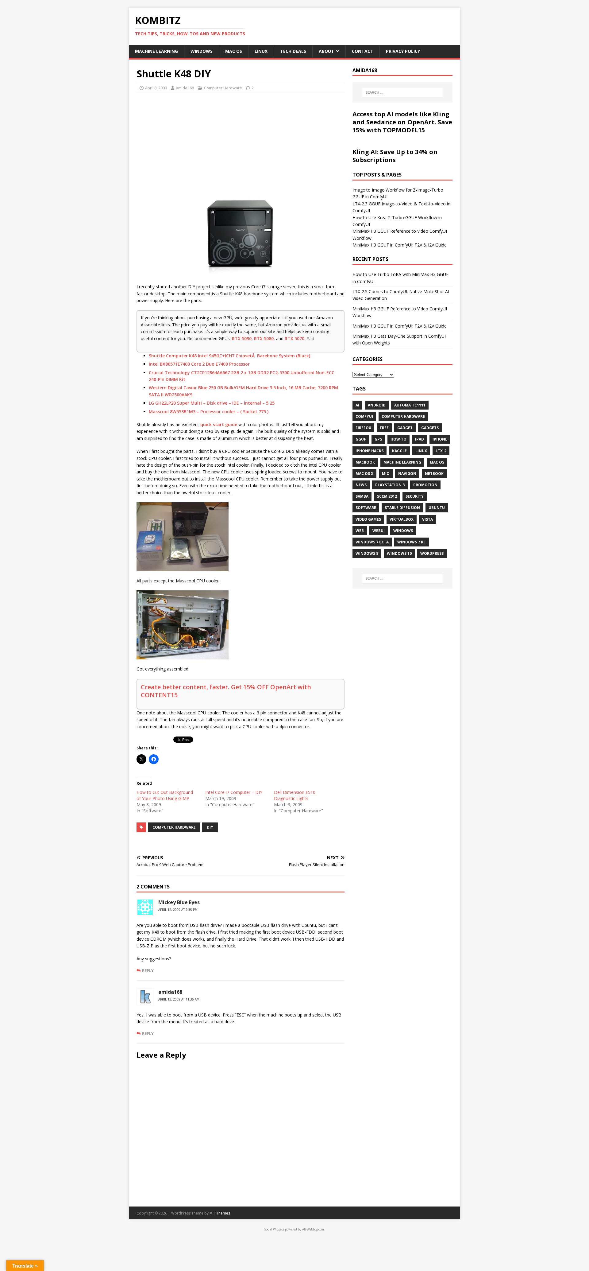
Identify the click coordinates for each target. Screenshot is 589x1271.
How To (398, 439)
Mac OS (233, 51)
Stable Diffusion (402, 507)
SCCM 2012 (387, 496)
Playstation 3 (390, 485)
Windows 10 (399, 553)
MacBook (365, 462)
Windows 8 (367, 553)
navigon (407, 473)
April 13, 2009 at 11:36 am (178, 999)
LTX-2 (441, 450)
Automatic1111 (409, 405)
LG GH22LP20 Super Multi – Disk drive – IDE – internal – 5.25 (212, 403)
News (361, 485)
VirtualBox (402, 519)
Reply (148, 970)
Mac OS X (364, 473)
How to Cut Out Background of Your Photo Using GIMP (165, 795)
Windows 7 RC (411, 542)
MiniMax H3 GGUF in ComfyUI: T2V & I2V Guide (399, 245)
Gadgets (430, 427)
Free (384, 427)
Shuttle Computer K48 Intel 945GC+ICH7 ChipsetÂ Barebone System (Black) (229, 356)
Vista (427, 519)
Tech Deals (293, 51)
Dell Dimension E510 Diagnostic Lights (294, 795)
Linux (261, 51)
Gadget (405, 427)
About (326, 51)
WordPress (432, 553)
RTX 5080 (264, 338)
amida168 (185, 88)
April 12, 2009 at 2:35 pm (178, 910)
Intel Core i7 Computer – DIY (233, 792)
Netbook (434, 473)
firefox (363, 427)
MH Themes (220, 1213)
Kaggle (399, 450)
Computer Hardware (223, 88)
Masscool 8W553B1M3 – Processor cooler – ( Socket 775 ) (208, 411)
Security (415, 496)
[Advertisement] (241, 142)
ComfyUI (364, 416)
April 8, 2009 (156, 88)
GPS (378, 439)
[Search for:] (402, 92)
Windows (202, 51)
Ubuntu (437, 507)
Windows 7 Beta (372, 542)
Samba (362, 496)
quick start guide (218, 424)
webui (378, 530)
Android (377, 405)
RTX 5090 (242, 338)
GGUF (361, 439)
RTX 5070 (294, 338)
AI (357, 405)
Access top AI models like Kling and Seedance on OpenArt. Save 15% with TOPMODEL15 (402, 122)
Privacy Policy (403, 51)
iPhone (440, 439)
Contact (362, 51)
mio (386, 473)
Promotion (425, 485)
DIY (210, 827)
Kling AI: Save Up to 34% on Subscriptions (394, 156)
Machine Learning (156, 51)
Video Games (368, 519)
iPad (419, 439)
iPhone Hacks (369, 450)
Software (366, 507)
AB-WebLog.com (313, 1229)
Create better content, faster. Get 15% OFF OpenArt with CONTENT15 (226, 691)
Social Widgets (274, 1229)
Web (360, 530)
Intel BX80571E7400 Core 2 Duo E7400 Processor (199, 364)
